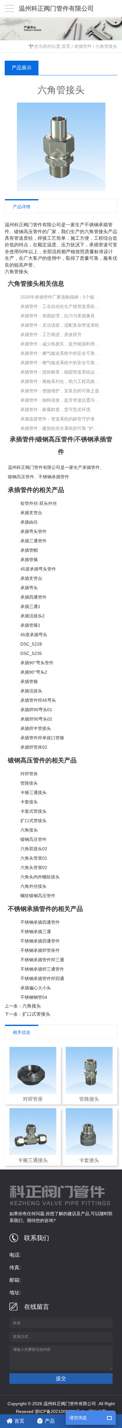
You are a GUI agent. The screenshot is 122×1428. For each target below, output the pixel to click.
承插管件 (83, 46)
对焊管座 (29, 773)
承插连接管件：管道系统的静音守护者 (57, 418)
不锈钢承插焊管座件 (40, 950)
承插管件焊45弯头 (38, 700)
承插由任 (29, 522)
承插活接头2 (32, 615)
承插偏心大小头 (35, 987)
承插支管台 (31, 512)
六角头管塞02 (33, 867)
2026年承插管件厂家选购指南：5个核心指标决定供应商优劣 (59, 296)
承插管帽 (29, 550)
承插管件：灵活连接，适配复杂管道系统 (59, 325)
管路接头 (29, 783)
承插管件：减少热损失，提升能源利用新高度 (59, 343)
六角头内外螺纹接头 (40, 876)
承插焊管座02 (33, 747)
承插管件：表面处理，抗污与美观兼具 (57, 315)
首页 (66, 46)
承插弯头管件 (33, 531)
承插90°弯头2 (33, 672)
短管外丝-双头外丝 (38, 503)
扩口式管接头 (33, 820)
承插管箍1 (30, 625)
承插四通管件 (33, 597)
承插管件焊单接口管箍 (42, 737)
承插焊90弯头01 (36, 709)
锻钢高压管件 (21, 476)
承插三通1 (30, 606)
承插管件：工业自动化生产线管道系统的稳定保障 (59, 306)
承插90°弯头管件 (36, 662)
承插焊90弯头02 (36, 719)
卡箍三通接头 (33, 792)
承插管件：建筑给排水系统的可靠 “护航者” (59, 428)
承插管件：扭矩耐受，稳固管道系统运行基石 (59, 372)
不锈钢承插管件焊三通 (42, 959)
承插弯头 (29, 587)
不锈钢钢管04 (33, 997)
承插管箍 (29, 559)
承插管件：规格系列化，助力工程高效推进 (59, 381)
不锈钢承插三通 (35, 931)
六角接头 (29, 829)
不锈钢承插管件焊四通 (42, 978)
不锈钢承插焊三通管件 (42, 969)
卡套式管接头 (33, 811)
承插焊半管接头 (35, 728)
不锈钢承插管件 (53, 476)
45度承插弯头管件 (38, 568)
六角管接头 (106, 46)
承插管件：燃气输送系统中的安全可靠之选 (59, 353)
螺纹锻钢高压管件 (37, 895)
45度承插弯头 (33, 634)
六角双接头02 (33, 848)
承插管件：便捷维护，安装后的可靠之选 (59, 390)
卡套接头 (29, 801)
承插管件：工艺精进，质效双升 (51, 334)
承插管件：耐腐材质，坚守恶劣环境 (55, 409)
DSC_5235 (31, 653)
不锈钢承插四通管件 (40, 922)
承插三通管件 (33, 540)
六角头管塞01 (33, 858)
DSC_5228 (31, 643)
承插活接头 (31, 690)
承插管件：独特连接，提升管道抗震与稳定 (59, 400)
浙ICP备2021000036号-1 (59, 1411)
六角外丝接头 (33, 886)
